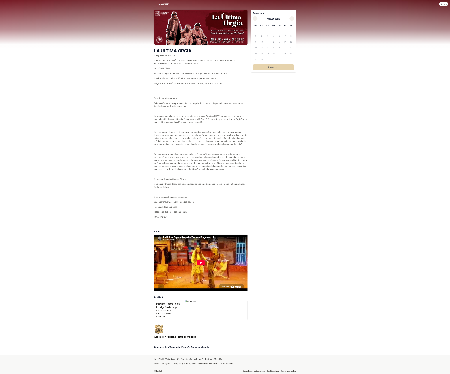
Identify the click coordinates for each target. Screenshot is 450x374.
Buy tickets (273, 67)
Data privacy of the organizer (185, 364)
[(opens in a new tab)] (216, 301)
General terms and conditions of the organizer (215, 364)
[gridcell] (256, 30)
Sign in (444, 4)
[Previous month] (255, 18)
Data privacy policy (288, 371)
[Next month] (291, 18)
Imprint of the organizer (163, 364)
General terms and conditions (254, 371)
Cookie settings (273, 371)
